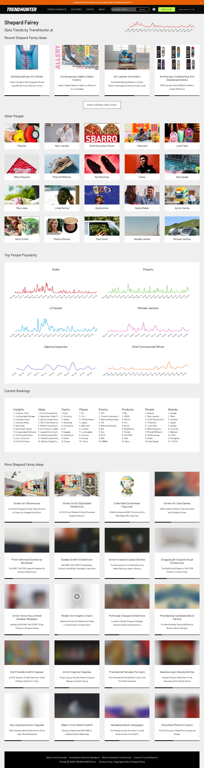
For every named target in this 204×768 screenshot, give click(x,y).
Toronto (85, 435)
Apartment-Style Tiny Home (53, 416)
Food (65, 413)
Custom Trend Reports (146, 757)
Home (126, 425)
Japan (84, 422)
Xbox (127, 441)
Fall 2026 (128, 435)
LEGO (172, 435)
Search (142, 9)
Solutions (76, 9)
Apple (173, 422)
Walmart (174, 432)
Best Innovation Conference (117, 757)
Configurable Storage (25, 416)
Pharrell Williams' (154, 432)
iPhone (127, 419)
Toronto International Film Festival (116, 416)
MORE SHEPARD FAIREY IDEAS (102, 105)
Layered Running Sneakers (52, 432)
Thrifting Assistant (24, 435)
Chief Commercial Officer (148, 346)
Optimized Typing (24, 429)
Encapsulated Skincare (25, 432)
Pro (125, 422)
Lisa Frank (152, 425)
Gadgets (67, 432)
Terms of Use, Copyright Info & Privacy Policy (122, 761)
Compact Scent (23, 419)
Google (173, 413)
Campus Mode (22, 422)
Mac (125, 413)
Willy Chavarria (154, 429)
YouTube (174, 429)
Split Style (20, 425)
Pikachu (148, 269)
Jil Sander (55, 308)
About (102, 9)
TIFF (103, 413)
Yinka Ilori (152, 422)
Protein (127, 432)
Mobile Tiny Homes (48, 425)
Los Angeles (86, 432)
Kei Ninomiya (153, 435)
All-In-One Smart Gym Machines (54, 422)
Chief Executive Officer (157, 419)
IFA (102, 422)
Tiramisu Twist (22, 413)
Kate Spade (153, 441)
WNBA (105, 441)
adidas (173, 425)
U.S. (83, 416)
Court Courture (22, 438)
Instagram (175, 438)
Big (102, 429)
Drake (56, 269)
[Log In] (154, 9)
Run (102, 432)
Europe (84, 438)
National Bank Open (110, 419)
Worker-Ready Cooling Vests (54, 441)
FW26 (126, 416)
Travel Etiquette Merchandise (53, 438)
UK (82, 413)
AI (64, 429)
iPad (126, 438)
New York (85, 425)
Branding (68, 422)
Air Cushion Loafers (49, 429)
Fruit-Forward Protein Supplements (56, 413)
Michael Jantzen (148, 308)
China (85, 441)
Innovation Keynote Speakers (84, 757)
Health (66, 419)
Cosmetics (68, 425)
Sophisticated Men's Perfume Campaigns (59, 435)
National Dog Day (108, 425)
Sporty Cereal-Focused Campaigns (56, 419)
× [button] (200, 2)
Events (90, 9)
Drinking (67, 416)
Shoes (67, 441)
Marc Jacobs (153, 416)
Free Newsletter (186, 9)
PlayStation (129, 429)
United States (87, 419)
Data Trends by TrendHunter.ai (28, 30)
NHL (103, 438)
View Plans (166, 9)
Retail (66, 438)
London (85, 429)
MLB (103, 435)
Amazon (174, 419)
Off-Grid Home (23, 441)
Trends (62, 761)
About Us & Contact (56, 757)
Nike (173, 416)
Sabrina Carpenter (56, 346)
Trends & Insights (56, 9)
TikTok (174, 441)
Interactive (68, 435)
